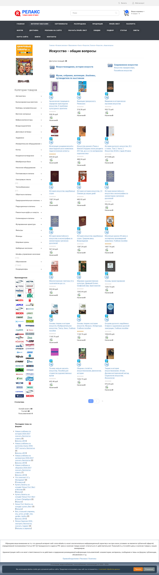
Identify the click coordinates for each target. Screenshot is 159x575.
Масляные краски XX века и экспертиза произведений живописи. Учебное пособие (116, 238)
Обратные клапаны (23, 194)
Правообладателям (71, 559)
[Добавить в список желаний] (51, 93)
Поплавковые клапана (25, 174)
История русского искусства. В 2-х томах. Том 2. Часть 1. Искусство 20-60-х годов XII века (118, 148)
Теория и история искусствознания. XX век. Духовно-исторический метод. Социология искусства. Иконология (117, 373)
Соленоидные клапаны (25, 218)
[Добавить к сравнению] (51, 97)
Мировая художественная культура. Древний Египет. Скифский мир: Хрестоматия (88, 283)
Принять (138, 569)
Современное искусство (126, 65)
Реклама (83, 559)
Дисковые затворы (23, 132)
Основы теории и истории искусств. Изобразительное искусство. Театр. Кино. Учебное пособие (62, 327)
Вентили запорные (23, 114)
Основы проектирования (115, 281)
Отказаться (149, 569)
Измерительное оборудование (28, 144)
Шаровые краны (22, 242)
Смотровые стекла (23, 179)
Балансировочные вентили (27, 102)
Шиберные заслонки (24, 248)
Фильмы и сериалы (23, 528)
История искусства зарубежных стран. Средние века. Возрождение (90, 238)
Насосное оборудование (25, 168)
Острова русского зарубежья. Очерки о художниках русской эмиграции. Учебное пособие (117, 325)
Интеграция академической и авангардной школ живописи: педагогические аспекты (61, 148)
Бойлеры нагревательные (26, 108)
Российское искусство (123, 70)
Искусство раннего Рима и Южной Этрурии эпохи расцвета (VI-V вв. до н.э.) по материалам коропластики (90, 149)
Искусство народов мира (124, 68)
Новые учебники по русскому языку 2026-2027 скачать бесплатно (25, 445)
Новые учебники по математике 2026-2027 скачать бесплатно (24, 458)
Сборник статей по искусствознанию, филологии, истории (89, 370)
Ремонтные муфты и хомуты (27, 212)
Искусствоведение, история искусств (74, 67)
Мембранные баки (23, 162)
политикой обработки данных (109, 569)
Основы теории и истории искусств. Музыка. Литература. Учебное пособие (89, 325)
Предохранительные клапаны (28, 200)
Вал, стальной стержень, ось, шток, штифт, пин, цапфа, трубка (25, 513)
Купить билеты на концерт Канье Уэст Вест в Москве (25, 487)
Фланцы (19, 236)
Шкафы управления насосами (28, 254)
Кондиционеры (22, 269)
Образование (21, 262)
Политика (92, 559)
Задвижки (20, 138)
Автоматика (21, 96)
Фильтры (19, 230)
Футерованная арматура (26, 224)
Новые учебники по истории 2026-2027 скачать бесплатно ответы (23, 435)
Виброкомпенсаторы (24, 120)
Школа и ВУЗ (21, 441)
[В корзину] (51, 117)
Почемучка (20, 482)
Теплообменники (22, 187)
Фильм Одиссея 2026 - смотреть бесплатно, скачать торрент (24, 523)
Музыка (19, 492)
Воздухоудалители (23, 126)
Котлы (18, 150)
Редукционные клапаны (25, 206)
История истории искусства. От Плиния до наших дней (89, 192)
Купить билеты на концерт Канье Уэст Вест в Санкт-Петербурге (25, 496)
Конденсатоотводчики (25, 156)
